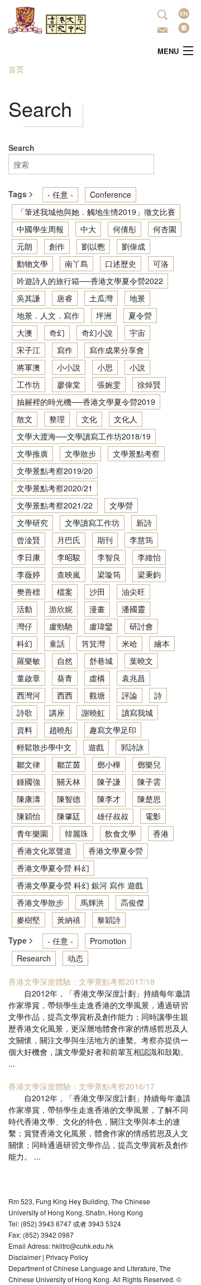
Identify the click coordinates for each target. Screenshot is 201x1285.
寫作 (65, 349)
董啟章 (28, 677)
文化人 (125, 418)
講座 (57, 712)
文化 (89, 418)
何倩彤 (124, 228)
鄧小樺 (109, 764)
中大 (88, 228)
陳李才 (109, 798)
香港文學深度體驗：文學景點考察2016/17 (81, 1086)
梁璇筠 (109, 574)
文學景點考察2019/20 (55, 470)
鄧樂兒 (149, 764)
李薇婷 (28, 574)
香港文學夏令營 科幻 (53, 867)
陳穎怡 (28, 816)
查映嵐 (68, 574)
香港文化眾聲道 (44, 850)
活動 (24, 608)
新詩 (144, 522)
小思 (105, 367)
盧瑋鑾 (101, 626)
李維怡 (149, 557)
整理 (57, 418)
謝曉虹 (93, 712)
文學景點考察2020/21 (55, 488)
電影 (153, 816)
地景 (137, 298)
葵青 (65, 677)
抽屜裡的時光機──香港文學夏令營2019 (86, 401)
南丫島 (76, 263)
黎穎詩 (109, 919)
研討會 (141, 626)
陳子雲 (149, 781)
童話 (57, 643)
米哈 (129, 643)
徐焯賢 (149, 384)
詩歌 (24, 712)
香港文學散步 (40, 902)
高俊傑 (132, 902)
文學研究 (32, 522)
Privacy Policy (67, 1257)
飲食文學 (120, 833)
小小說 (68, 367)
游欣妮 (61, 608)
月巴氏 (68, 539)
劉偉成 (133, 246)
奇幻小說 (97, 332)
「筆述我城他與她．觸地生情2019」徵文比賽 (96, 211)
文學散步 (80, 453)
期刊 (105, 539)
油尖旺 (133, 591)
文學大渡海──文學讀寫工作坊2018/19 (84, 436)
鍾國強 (28, 781)
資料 (24, 729)
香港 (161, 833)
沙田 (97, 591)
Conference (110, 194)
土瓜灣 (101, 298)
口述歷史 (120, 263)
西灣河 (28, 695)
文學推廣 (32, 453)
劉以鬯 (93, 246)
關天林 (68, 781)
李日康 (28, 557)
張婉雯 (109, 384)
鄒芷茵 (68, 764)
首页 (16, 69)
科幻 (24, 643)
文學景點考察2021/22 (55, 505)
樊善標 (28, 591)
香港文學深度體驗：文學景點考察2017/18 (81, 981)
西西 (65, 695)
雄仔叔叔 (112, 816)
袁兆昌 (133, 677)
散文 (24, 418)
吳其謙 (28, 298)
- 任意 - (60, 194)
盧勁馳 (61, 626)
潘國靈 (133, 608)
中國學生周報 (40, 228)
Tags (18, 193)
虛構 (97, 677)
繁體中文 (183, 27)
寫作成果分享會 (116, 349)
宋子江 (28, 349)
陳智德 (68, 798)
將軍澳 (28, 367)
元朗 (24, 246)
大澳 (24, 332)
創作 (57, 246)
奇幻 (57, 332)
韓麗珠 (76, 833)
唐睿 (65, 298)
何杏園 (164, 228)
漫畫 (97, 608)
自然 (65, 660)
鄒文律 (28, 764)
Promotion (108, 940)
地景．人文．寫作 (48, 315)
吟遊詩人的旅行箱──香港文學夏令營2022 (90, 280)
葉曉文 (141, 660)
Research (34, 958)
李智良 (109, 557)
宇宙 (137, 332)
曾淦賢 (28, 539)
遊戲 (96, 747)
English (183, 13)
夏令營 (140, 315)
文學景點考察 (136, 453)
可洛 (161, 263)
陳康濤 (28, 798)
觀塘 (97, 695)
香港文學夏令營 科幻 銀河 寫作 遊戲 (80, 885)
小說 (137, 367)
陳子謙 (109, 781)
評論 (129, 695)
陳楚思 (149, 798)
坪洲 (104, 315)
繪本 (162, 643)
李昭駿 (68, 557)
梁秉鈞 (149, 574)
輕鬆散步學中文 (44, 747)
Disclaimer (24, 1257)
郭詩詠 (132, 747)
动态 (75, 958)
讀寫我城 (137, 712)
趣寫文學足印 (112, 729)
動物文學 (32, 263)
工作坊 (28, 384)
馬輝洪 (92, 902)
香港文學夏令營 (115, 850)
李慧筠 (141, 539)
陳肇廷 (68, 816)
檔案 (65, 591)
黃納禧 (68, 919)
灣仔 (24, 626)
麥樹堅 (28, 919)
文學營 (121, 505)
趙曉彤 (61, 729)
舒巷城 (101, 660)
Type (18, 940)
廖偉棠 (68, 384)
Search (21, 147)
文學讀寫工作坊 (92, 522)
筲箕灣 (93, 643)
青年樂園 (32, 833)
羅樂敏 (28, 660)
